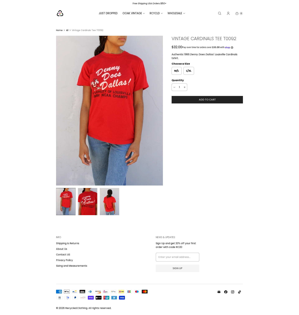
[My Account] (228, 13)
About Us (61, 249)
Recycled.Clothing (76, 308)
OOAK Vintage (132, 13)
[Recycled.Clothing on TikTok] (239, 292)
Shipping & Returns (67, 243)
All (67, 30)
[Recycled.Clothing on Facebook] (225, 292)
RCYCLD (155, 13)
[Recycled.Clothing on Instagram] (232, 292)
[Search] (219, 13)
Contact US (63, 254)
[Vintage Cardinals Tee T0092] (109, 111)
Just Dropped (108, 13)
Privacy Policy (64, 260)
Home (59, 30)
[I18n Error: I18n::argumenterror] (65, 201)
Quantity (178, 80)
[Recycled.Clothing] (60, 13)
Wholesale (175, 13)
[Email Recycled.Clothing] (219, 292)
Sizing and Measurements (71, 266)
